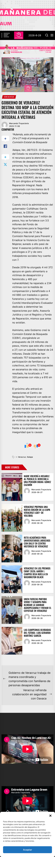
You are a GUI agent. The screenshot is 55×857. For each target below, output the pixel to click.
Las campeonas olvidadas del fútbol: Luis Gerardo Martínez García (37, 632)
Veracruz (9, 97)
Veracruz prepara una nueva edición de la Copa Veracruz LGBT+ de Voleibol (37, 511)
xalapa (30, 457)
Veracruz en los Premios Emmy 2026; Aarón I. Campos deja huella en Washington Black (37, 572)
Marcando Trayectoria (19, 123)
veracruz (22, 457)
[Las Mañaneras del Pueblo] (27, 49)
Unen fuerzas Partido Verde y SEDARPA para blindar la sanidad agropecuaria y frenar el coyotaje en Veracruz (37, 605)
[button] (50, 815)
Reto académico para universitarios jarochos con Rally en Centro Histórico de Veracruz (37, 542)
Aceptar (27, 849)
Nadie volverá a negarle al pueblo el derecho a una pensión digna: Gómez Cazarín (37, 480)
